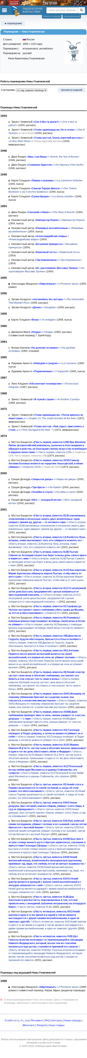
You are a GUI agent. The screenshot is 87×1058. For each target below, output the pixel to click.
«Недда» (48, 332)
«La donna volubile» (63, 196)
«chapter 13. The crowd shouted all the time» (52, 418)
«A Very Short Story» (19, 141)
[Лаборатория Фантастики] (16, 11)
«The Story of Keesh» (63, 212)
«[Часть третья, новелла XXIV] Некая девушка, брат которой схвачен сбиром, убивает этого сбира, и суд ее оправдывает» (46, 813)
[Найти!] (81, 10)
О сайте (9, 1020)
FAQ (47, 1020)
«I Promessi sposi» (68, 283)
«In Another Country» (68, 399)
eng (17, 1020)
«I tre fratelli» (54, 487)
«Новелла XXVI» (31, 467)
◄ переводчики (13, 23)
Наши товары (57, 1025)
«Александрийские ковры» (23, 239)
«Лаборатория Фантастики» (51, 1046)
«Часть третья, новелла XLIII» (35, 907)
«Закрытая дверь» (65, 479)
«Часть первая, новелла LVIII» (54, 452)
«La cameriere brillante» (69, 180)
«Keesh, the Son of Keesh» (64, 156)
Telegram (42, 1025)
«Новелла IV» (53, 613)
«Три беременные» (70, 260)
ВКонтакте (29, 1025)
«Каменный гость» (69, 252)
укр (26, 1020)
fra (22, 1020)
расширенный (72, 16)
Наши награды (72, 1020)
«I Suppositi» (62, 371)
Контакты (56, 1020)
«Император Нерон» (73, 220)
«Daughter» (50, 307)
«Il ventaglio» (48, 319)
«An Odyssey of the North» (69, 164)
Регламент (37, 1020)
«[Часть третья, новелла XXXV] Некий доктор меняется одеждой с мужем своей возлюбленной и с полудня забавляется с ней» (46, 889)
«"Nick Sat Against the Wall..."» (37, 429)
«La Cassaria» (69, 363)
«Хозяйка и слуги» (65, 492)
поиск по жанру (51, 16)
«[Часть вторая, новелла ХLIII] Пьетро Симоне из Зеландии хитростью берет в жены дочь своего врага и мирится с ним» (46, 562)
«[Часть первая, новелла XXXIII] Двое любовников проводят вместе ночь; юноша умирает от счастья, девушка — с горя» (44, 722)
